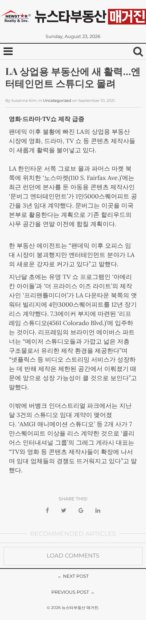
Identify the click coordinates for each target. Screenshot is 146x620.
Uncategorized (57, 100)
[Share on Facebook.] (47, 510)
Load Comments (73, 556)
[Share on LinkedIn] (98, 510)
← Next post (73, 576)
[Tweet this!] (63, 510)
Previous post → (73, 592)
